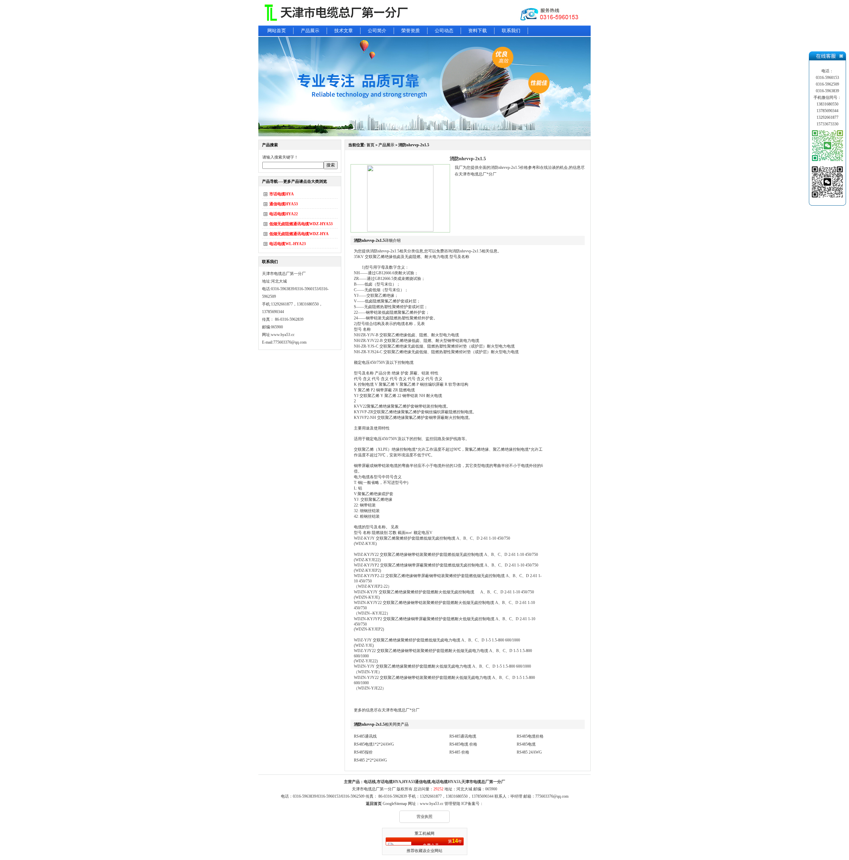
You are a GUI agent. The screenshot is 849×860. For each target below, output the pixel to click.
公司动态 (444, 30)
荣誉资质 (410, 30)
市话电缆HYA (281, 194)
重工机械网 (424, 833)
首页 (370, 145)
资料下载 (477, 30)
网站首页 (276, 30)
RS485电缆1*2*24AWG (374, 744)
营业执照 (424, 816)
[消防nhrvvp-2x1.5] (400, 230)
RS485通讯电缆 (462, 736)
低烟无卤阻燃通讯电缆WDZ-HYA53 (301, 224)
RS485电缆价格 (530, 736)
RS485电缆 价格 (463, 744)
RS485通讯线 (365, 736)
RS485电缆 (526, 744)
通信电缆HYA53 (283, 204)
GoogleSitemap (395, 803)
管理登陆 (452, 803)
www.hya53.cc (282, 334)
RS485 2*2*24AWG (370, 760)
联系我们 (511, 30)
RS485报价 (363, 752)
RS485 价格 (459, 752)
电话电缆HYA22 (283, 214)
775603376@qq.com (551, 796)
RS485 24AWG (529, 752)
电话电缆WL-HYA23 (287, 243)
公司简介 (377, 30)
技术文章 (343, 30)
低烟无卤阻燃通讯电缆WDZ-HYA (299, 234)
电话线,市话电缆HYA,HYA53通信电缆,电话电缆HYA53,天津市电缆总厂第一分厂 (434, 781)
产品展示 (310, 30)
